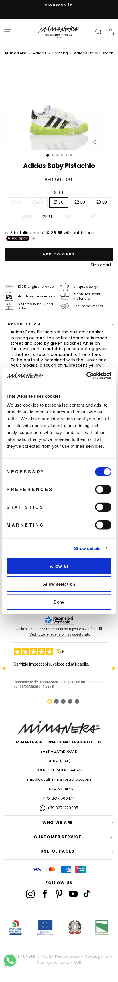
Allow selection (59, 583)
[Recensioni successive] (113, 669)
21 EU (59, 202)
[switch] (103, 489)
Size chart (101, 265)
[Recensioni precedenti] (5, 669)
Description (24, 324)
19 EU (16, 202)
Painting (60, 53)
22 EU (79, 202)
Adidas (39, 53)
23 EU (101, 202)
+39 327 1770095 (62, 807)
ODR (78, 962)
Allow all (59, 566)
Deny (59, 602)
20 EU (37, 202)
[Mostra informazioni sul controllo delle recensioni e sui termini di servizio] (100, 628)
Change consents (53, 962)
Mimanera (16, 53)
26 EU (70, 217)
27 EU (92, 217)
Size (59, 192)
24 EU (26, 217)
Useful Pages (57, 851)
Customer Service (57, 837)
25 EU (48, 217)
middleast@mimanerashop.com (59, 779)
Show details (87, 548)
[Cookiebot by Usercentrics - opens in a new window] (86, 376)
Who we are (57, 822)
